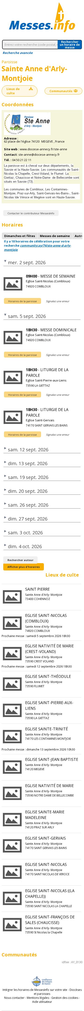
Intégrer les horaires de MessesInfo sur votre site (35, 990)
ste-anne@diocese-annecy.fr (39, 154)
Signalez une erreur (57, 301)
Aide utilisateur (42, 1002)
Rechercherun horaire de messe (70, 44)
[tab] (19, 236)
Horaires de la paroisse (22, 301)
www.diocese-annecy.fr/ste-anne (43, 149)
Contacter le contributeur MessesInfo (30, 213)
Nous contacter (14, 998)
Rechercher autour (20, 560)
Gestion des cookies (64, 998)
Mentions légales (38, 998)
